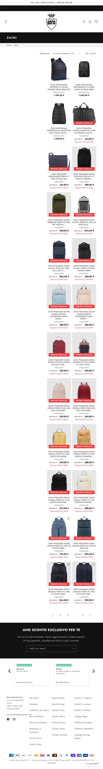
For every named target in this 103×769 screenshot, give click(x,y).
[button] (6, 22)
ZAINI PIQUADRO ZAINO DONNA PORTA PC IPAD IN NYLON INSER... (59, 545)
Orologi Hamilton (60, 734)
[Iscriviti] (73, 648)
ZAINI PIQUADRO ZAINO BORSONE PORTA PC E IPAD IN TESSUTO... (84, 176)
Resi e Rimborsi (37, 716)
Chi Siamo (34, 698)
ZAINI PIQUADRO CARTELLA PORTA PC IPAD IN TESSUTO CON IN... (84, 130)
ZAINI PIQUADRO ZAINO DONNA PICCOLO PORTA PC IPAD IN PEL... (59, 362)
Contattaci (34, 704)
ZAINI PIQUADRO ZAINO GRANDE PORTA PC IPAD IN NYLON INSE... (59, 591)
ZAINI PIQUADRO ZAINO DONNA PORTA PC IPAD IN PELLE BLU (84, 545)
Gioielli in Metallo (83, 710)
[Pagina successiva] (90, 615)
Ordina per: (45, 53)
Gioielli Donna (58, 716)
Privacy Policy (36, 738)
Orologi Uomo (58, 728)
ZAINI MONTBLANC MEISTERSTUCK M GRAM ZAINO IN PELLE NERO (84, 87)
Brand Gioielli (58, 698)
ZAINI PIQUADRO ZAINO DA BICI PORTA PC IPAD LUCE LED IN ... (59, 268)
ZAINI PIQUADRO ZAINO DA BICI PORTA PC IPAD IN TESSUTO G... (84, 222)
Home (9, 45)
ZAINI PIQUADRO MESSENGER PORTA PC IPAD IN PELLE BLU (59, 176)
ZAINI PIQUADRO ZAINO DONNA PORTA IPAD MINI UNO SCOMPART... (59, 408)
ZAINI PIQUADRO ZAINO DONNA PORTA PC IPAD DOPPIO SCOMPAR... (59, 454)
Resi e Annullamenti (38, 722)
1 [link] (53, 615)
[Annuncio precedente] (5, 8)
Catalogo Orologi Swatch (82, 736)
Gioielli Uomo (58, 710)
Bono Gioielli (21, 760)
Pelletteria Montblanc (84, 728)
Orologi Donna (58, 722)
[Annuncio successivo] (98, 8)
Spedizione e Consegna (35, 730)
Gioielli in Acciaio (83, 704)
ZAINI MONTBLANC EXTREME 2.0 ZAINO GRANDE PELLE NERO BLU (59, 87)
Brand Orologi (58, 704)
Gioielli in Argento (83, 698)
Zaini (16, 45)
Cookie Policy (36, 744)
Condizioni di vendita (39, 710)
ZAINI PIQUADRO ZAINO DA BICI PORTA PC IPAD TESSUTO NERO (84, 268)
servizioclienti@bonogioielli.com (19, 714)
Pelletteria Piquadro (83, 722)
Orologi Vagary (81, 716)
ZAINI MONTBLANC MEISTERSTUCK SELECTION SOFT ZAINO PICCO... (59, 130)
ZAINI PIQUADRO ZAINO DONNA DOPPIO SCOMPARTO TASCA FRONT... (59, 315)
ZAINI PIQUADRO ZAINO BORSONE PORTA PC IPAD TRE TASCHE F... (59, 222)
